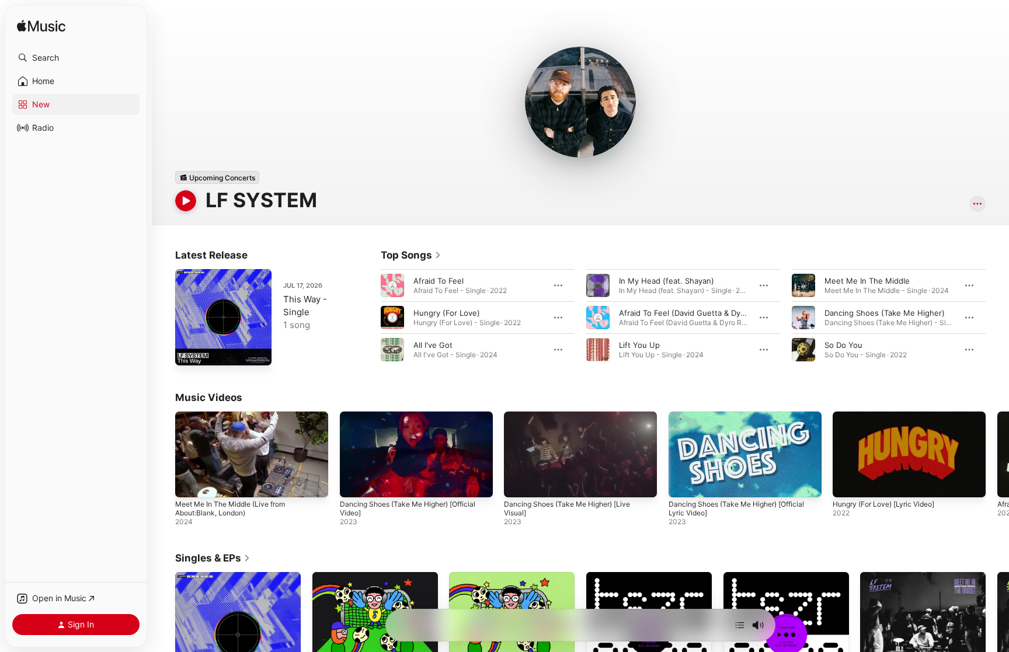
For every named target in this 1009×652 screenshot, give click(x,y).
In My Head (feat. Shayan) (666, 280)
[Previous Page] (369, 317)
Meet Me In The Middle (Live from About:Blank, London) (230, 508)
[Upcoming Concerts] (217, 177)
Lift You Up (639, 345)
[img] (41, 26)
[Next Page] (997, 317)
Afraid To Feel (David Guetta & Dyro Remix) (697, 313)
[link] (411, 255)
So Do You (843, 345)
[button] (76, 58)
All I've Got (433, 345)
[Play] (185, 200)
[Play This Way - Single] (190, 351)
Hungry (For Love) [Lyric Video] (883, 504)
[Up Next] (740, 625)
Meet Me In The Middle (867, 280)
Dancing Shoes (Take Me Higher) (884, 313)
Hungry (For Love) (446, 313)
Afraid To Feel (438, 280)
